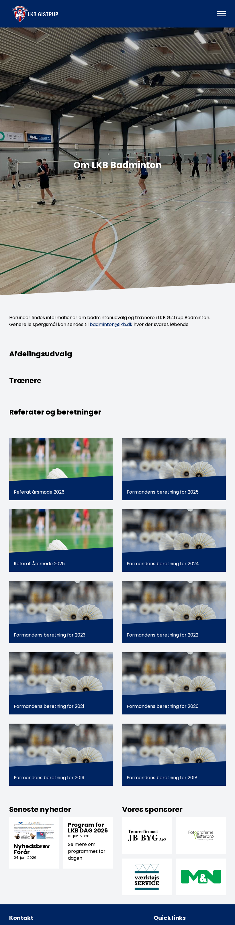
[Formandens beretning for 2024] (174, 540)
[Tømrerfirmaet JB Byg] (147, 835)
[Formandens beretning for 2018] (174, 755)
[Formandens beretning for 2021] (61, 683)
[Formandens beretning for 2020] (174, 683)
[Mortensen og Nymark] (201, 877)
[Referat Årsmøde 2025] (61, 540)
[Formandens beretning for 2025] (174, 469)
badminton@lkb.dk (111, 324)
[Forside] (42, 14)
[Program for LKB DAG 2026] (88, 843)
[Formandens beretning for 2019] (61, 755)
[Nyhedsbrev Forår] (34, 843)
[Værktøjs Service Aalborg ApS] (147, 877)
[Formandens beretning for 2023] (61, 612)
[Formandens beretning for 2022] (174, 612)
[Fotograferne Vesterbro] (201, 835)
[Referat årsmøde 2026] (61, 469)
